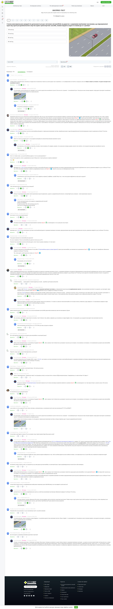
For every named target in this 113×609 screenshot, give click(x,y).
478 (24, 108)
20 (28, 101)
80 (20, 140)
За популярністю (21, 71)
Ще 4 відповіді (21, 111)
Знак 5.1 (97, 119)
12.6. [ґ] (17, 131)
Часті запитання (64, 596)
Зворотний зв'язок (30, 586)
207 (17, 125)
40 (23, 207)
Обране (92, 5)
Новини (62, 590)
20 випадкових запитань (35, 5)
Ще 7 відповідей (21, 209)
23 (20, 101)
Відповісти (12, 84)
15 (16, 217)
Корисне (62, 581)
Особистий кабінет (106, 2)
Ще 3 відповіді (21, 458)
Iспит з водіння (48, 593)
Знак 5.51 (34, 290)
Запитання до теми (17, 5)
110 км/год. (11, 33)
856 (17, 84)
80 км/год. (10, 37)
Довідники (47, 586)
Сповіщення (63, 592)
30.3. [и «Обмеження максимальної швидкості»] (63, 441)
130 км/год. (11, 29)
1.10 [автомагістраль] (31, 382)
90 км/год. (10, 41)
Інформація (47, 581)
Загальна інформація (49, 597)
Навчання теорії (48, 588)
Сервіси (46, 595)
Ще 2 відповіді (21, 150)
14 (32, 148)
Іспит (103, 5)
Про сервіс (47, 584)
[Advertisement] (59, 563)
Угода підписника (27, 593)
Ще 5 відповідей (21, 180)
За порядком (30, 71)
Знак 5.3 (77, 118)
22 (23, 148)
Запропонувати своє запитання (68, 587)
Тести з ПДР (47, 591)
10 (46, 20)
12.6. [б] (24, 292)
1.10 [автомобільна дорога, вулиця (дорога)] (48, 249)
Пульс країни (64, 598)
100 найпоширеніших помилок (56, 5)
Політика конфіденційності (29, 591)
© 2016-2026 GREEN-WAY (28, 589)
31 (16, 133)
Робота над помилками (77, 5)
